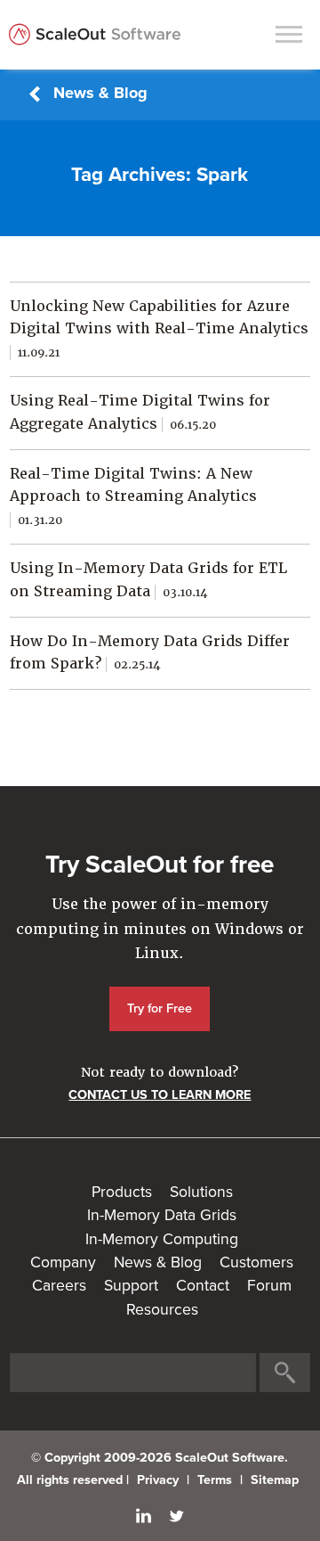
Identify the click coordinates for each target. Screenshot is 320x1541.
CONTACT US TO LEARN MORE (159, 1094)
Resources (162, 1309)
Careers (59, 1285)
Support (131, 1285)
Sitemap (275, 1480)
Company (63, 1262)
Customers (256, 1262)
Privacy (158, 1480)
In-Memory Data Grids (161, 1215)
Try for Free (159, 1008)
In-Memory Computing (161, 1239)
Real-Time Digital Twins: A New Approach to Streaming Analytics (133, 496)
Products (122, 1192)
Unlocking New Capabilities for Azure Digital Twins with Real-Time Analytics (159, 328)
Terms (214, 1480)
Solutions (201, 1192)
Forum (269, 1285)
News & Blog (100, 92)
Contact (202, 1285)
